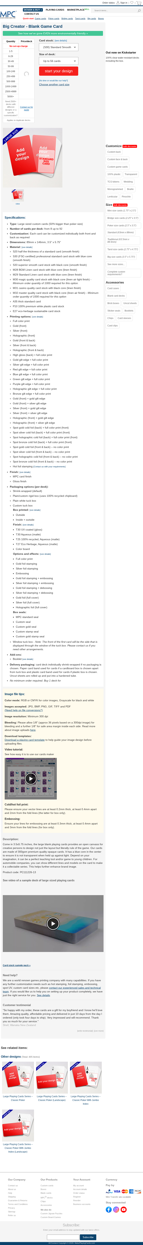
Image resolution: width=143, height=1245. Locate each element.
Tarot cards (80, 18)
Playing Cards (55, 10)
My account (78, 1185)
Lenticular (112, 196)
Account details (80, 1189)
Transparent (131, 174)
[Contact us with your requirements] (49, 466)
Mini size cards (121, 210)
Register (77, 1197)
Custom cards (47, 1185)
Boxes (43, 1189)
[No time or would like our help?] (53, 80)
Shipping (12, 1197)
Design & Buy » (33, 10)
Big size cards (121, 257)
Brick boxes (113, 303)
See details (43, 995)
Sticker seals (113, 310)
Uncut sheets (130, 303)
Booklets (129, 310)
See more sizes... (116, 264)
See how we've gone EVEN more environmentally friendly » (53, 33)
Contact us (13, 1185)
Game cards (40, 18)
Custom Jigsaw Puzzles (51, 1213)
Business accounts (81, 1204)
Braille (130, 189)
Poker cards (53, 18)
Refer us (12, 1215)
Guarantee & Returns (17, 1200)
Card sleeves (124, 318)
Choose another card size (54, 84)
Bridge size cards (122, 218)
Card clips (112, 325)
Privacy (11, 1208)
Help (10, 1193)
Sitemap (11, 1212)
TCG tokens (113, 181)
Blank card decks (116, 296)
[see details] (61, 40)
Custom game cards (117, 167)
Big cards (92, 18)
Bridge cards (67, 18)
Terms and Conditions (18, 1204)
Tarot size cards (122, 249)
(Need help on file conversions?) (24, 710)
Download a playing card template (25, 739)
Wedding (128, 181)
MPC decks (47, 1198)
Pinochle (126, 196)
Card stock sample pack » (17, 965)
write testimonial (85, 1031)
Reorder (77, 1200)
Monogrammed (115, 189)
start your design (59, 71)
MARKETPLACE (78, 10)
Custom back (114, 152)
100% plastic (113, 174)
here (33, 729)
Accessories (46, 1205)
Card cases (113, 288)
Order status (79, 1193)
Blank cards (46, 1193)
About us (12, 1189)
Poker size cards (121, 225)
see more (98, 1031)
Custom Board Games (51, 1217)
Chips (110, 318)
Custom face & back (117, 159)
